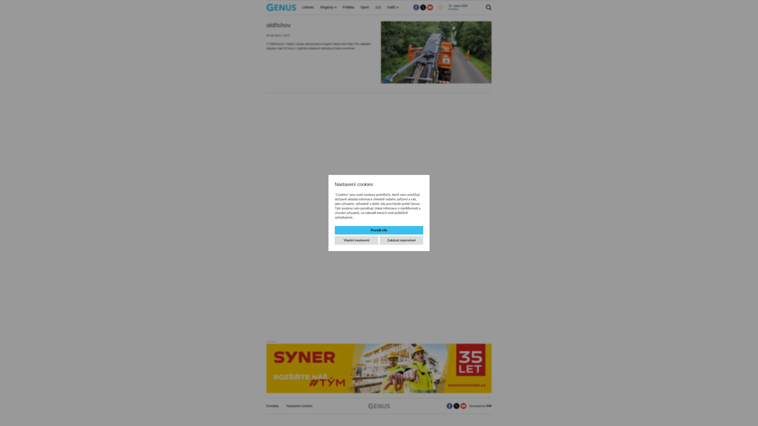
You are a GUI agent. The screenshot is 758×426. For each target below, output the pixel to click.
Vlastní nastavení (356, 240)
